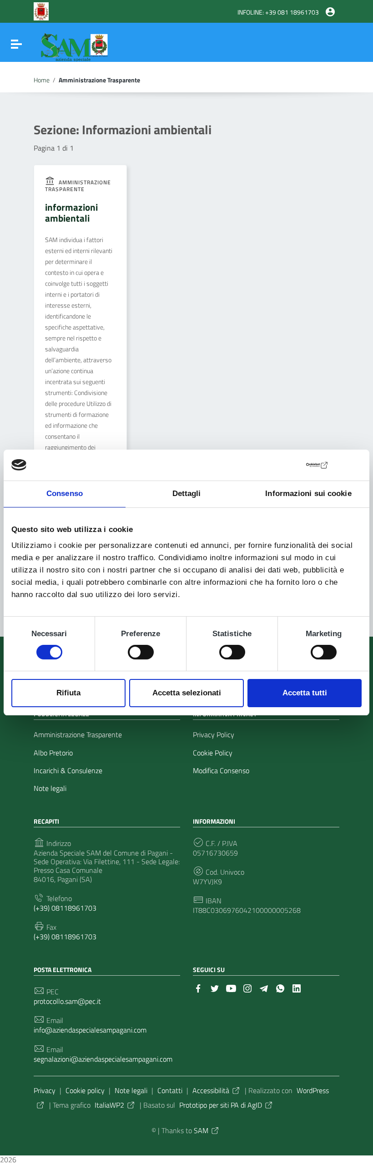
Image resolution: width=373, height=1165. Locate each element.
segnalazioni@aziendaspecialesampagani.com (103, 1059)
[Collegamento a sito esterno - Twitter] (214, 987)
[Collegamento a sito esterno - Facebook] (198, 987)
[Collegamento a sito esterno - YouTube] (231, 987)
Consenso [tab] (64, 493)
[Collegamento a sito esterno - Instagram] (247, 987)
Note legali (50, 788)
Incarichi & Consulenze (68, 770)
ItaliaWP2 (109, 1104)
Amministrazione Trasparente (78, 734)
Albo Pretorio (53, 753)
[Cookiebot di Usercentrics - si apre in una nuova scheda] (289, 465)
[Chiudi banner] (355, 465)
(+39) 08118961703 (65, 908)
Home (42, 80)
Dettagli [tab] (186, 493)
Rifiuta (68, 693)
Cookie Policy (212, 753)
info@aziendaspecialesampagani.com (90, 1030)
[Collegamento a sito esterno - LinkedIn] (296, 987)
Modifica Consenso (221, 770)
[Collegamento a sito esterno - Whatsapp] (280, 987)
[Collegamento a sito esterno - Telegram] (263, 987)
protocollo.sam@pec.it (67, 1001)
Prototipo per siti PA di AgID (220, 1104)
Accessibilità (210, 1090)
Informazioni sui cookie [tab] (308, 493)
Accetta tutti (304, 693)
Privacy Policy (213, 734)
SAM (201, 1130)
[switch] (141, 652)
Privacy (44, 1090)
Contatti (169, 1090)
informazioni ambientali (71, 212)
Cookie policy (85, 1090)
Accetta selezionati (186, 693)
